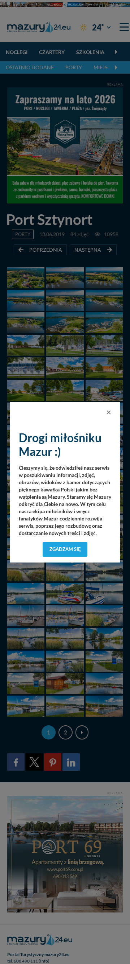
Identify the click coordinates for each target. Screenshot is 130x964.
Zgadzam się (65, 549)
